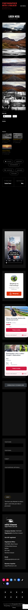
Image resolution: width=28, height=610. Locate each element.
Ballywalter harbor (17, 139)
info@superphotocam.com (12, 559)
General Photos (6, 150)
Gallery (9, 161)
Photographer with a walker (9, 4)
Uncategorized (14, 164)
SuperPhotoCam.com (11, 566)
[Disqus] (14, 206)
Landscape (19, 161)
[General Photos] (7, 147)
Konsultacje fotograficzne (15, 385)
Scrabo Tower (5, 139)
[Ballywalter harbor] (18, 136)
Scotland (14, 173)
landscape (9, 170)
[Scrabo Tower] (7, 136)
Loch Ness (19, 170)
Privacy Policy (7, 605)
